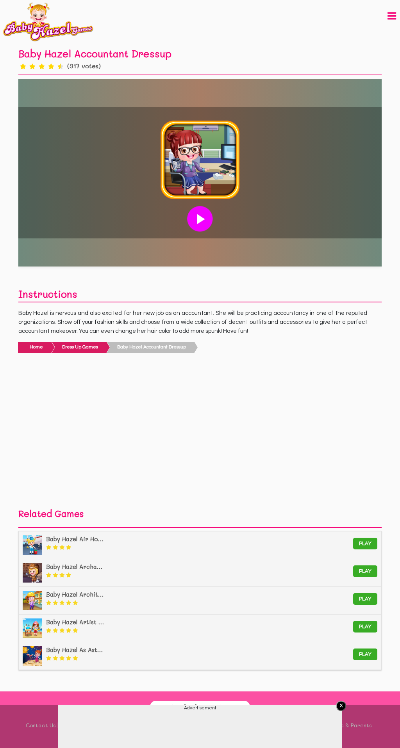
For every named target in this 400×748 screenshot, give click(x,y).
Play (365, 543)
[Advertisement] (200, 432)
